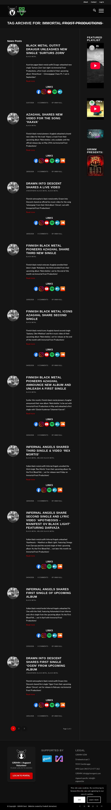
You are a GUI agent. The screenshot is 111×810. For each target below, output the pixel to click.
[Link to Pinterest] (97, 806)
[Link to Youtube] (88, 806)
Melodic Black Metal (45, 458)
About (86, 2)
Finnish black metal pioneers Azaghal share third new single (47, 249)
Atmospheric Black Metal (36, 191)
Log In (101, 2)
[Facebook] (38, 93)
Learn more (94, 800)
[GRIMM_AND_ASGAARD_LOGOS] (17, 10)
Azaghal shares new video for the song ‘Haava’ (44, 118)
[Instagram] (44, 93)
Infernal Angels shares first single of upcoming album (48, 593)
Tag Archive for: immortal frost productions (54, 23)
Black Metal (31, 56)
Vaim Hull (58, 103)
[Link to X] (84, 806)
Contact (93, 2)
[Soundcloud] (62, 162)
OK (79, 800)
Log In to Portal (21, 776)
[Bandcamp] (60, 93)
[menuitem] (85, 2)
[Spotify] (54, 93)
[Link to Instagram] (93, 806)
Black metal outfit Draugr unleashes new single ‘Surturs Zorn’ (46, 49)
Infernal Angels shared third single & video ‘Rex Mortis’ (48, 450)
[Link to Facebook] (80, 806)
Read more (30, 81)
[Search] (93, 10)
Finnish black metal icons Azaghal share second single (49, 315)
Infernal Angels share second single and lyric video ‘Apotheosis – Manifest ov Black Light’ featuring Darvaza (48, 520)
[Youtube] (49, 93)
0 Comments (43, 103)
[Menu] (100, 10)
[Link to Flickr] (101, 806)
